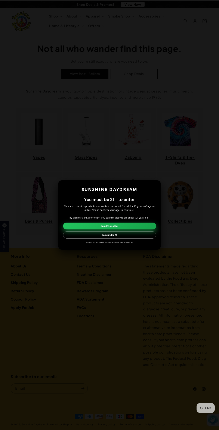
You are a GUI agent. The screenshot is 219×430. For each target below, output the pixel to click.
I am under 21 (109, 235)
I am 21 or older (109, 226)
